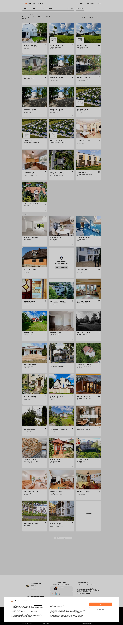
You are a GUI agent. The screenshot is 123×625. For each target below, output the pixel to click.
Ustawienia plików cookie (101, 614)
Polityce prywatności (65, 617)
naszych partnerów (38, 605)
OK (100, 604)
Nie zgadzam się (100, 609)
